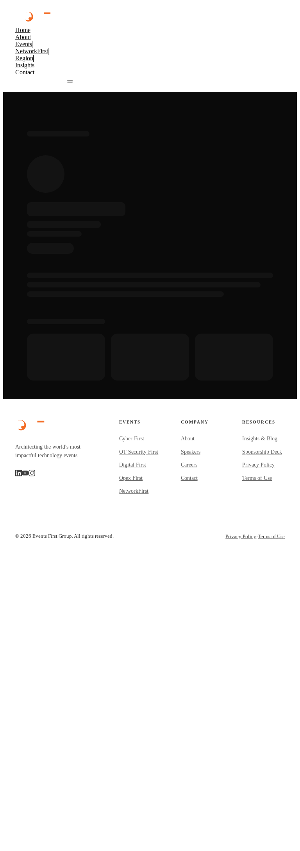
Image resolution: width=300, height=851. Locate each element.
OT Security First (138, 452)
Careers (189, 465)
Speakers (190, 452)
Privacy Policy (258, 465)
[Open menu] (70, 81)
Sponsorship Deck (262, 452)
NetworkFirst (133, 491)
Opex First (131, 478)
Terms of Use (257, 478)
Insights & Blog (259, 439)
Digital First (132, 465)
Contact (189, 478)
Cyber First (131, 439)
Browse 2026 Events (41, 79)
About (188, 439)
